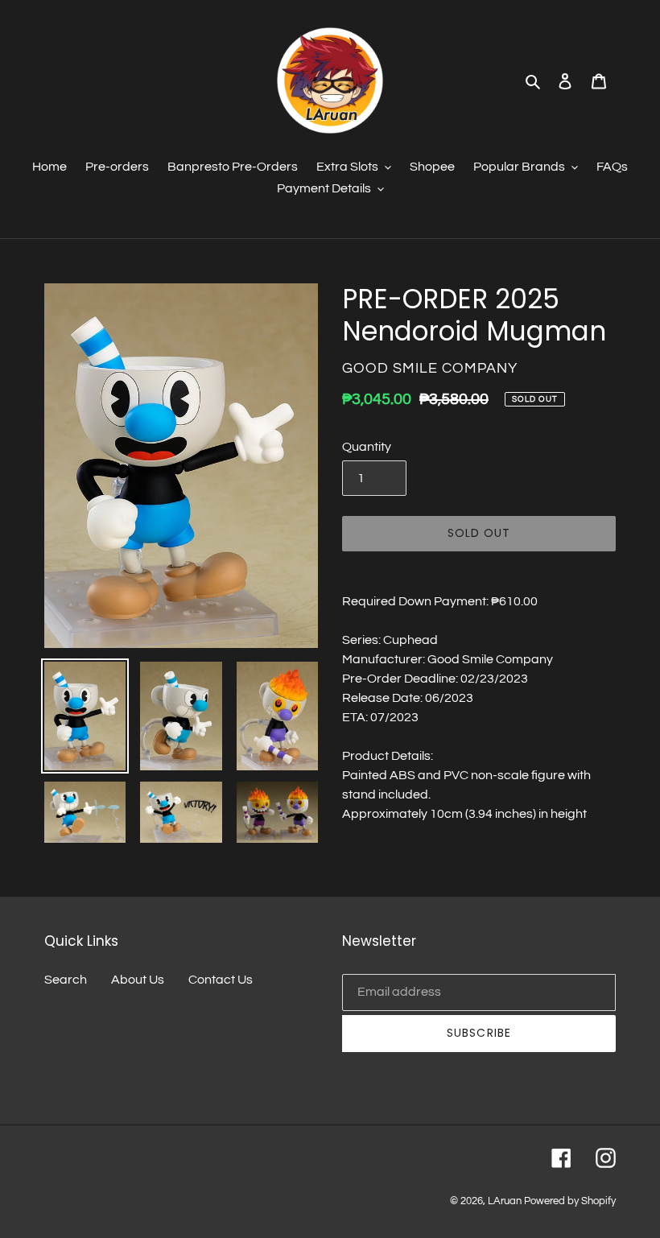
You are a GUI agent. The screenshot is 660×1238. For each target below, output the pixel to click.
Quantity (366, 446)
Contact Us (220, 979)
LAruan (505, 1201)
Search (65, 979)
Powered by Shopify (570, 1201)
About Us (137, 979)
